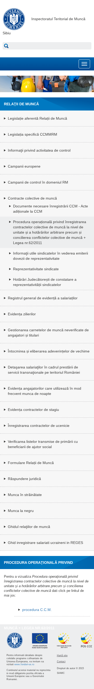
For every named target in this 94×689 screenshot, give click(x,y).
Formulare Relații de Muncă (31, 463)
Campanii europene (24, 166)
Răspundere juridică (24, 479)
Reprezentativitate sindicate (36, 269)
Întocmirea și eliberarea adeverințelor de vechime (49, 351)
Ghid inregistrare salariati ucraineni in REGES (45, 543)
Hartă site (62, 655)
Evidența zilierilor (22, 314)
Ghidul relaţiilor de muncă (29, 527)
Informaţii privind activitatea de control (39, 150)
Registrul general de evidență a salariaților (43, 298)
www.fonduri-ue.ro (24, 664)
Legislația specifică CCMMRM (32, 134)
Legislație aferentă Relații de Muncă (37, 118)
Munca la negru (21, 511)
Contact (61, 661)
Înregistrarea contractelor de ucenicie (38, 425)
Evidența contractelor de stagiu (33, 409)
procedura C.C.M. (37, 610)
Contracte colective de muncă (32, 198)
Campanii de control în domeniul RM (38, 182)
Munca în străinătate (25, 495)
